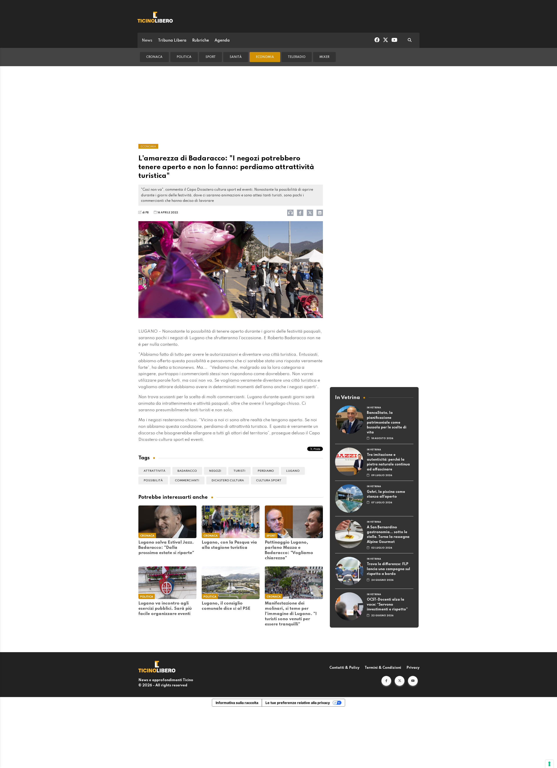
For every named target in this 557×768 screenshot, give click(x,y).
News (147, 40)
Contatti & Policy (344, 668)
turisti (239, 471)
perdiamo (266, 471)
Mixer (324, 57)
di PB (145, 212)
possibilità (153, 480)
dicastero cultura (227, 480)
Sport (210, 57)
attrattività (154, 471)
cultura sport (268, 480)
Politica (184, 57)
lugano (293, 471)
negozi (215, 471)
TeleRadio (296, 57)
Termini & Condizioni (383, 668)
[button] (386, 681)
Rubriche (200, 40)
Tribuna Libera (172, 40)
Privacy (412, 668)
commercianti (187, 480)
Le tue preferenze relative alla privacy (297, 703)
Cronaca (154, 57)
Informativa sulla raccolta (237, 703)
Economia (265, 57)
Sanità (236, 57)
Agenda (222, 40)
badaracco (187, 471)
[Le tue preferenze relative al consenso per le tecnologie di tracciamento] (549, 764)
